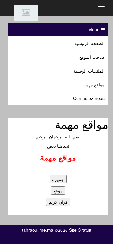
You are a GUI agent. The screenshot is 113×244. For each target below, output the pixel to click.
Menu (94, 29)
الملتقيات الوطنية (89, 71)
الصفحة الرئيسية (89, 43)
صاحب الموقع (92, 57)
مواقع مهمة (94, 84)
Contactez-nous (89, 98)
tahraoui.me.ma (37, 230)
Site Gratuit (80, 230)
